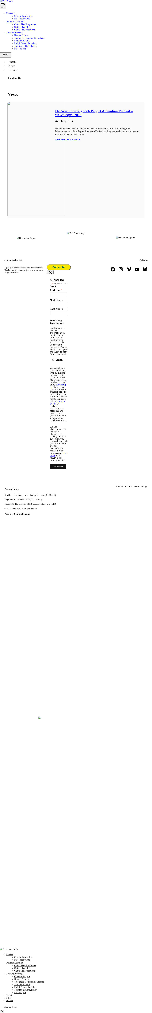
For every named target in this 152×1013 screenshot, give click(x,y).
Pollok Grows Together (25, 43)
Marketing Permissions (57, 322)
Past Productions (22, 18)
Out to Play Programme (25, 24)
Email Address (56, 288)
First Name (56, 300)
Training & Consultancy (25, 46)
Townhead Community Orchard (29, 38)
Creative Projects (14, 32)
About (12, 61)
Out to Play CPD (22, 27)
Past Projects (20, 48)
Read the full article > (67, 139)
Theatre (9, 13)
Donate (13, 70)
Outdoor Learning (14, 21)
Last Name (56, 309)
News (12, 66)
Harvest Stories (21, 35)
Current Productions (23, 16)
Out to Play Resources (24, 29)
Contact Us (14, 78)
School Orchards (22, 40)
